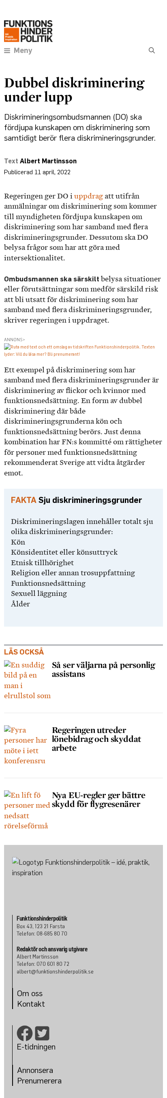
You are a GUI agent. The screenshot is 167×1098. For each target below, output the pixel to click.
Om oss (30, 993)
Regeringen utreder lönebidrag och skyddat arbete (96, 738)
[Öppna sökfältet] (152, 50)
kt (41, 1004)
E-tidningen (36, 1046)
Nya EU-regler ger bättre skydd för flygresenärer (99, 799)
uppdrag (88, 196)
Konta (27, 1004)
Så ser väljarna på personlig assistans (103, 669)
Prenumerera (39, 1080)
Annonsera (35, 1070)
